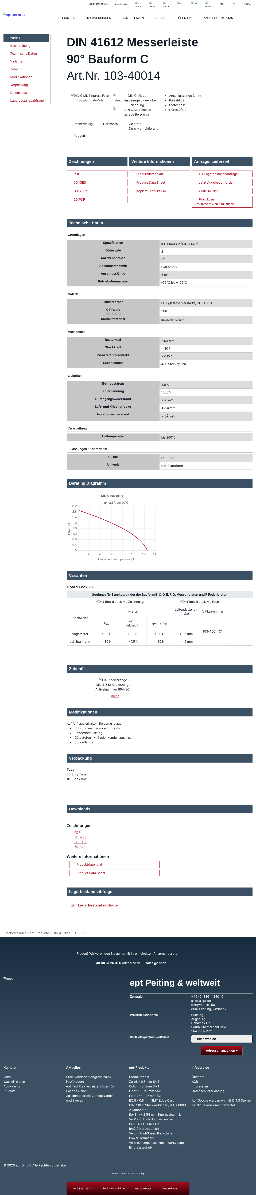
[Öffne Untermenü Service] (172, 18)
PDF (77, 174)
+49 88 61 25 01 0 (107, 963)
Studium (9, 1091)
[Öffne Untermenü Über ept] (197, 18)
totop (186, 1188)
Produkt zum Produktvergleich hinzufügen (214, 202)
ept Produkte (39, 933)
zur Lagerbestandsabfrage (218, 174)
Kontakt (228, 18)
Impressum (200, 1086)
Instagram (200, 1158)
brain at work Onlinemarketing (128, 1173)
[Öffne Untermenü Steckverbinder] (115, 18)
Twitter (206, 1158)
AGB (195, 1081)
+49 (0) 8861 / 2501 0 (207, 996)
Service (161, 18)
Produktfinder (69, 18)
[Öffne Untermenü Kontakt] (239, 18)
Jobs (7, 1077)
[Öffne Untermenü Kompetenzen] (148, 18)
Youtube (212, 1158)
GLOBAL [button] (247, 4)
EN (221, 4)
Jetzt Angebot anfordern (217, 182)
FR (233, 4)
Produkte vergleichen (114, 1188)
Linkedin (225, 1158)
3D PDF (79, 199)
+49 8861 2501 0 (83, 1188)
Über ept (185, 18)
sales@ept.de (155, 963)
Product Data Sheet (150, 182)
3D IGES (80, 182)
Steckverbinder (98, 18)
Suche (249, 18)
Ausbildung (11, 1086)
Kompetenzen (133, 18)
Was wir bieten (14, 1081)
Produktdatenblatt (149, 174)
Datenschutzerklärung (208, 1091)
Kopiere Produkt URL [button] (151, 191)
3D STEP (80, 191)
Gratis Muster (208, 191)
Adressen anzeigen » (222, 1050)
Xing (218, 1158)
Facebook (193, 1158)
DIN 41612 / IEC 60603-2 (71, 933)
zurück (15, 38)
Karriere (210, 18)
